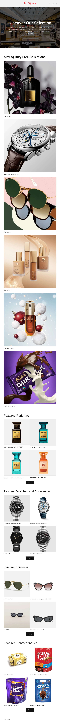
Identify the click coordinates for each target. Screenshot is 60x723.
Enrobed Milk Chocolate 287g (37, 705)
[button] (3, 3)
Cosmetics (7, 290)
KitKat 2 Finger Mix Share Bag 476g (38, 674)
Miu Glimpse (7, 629)
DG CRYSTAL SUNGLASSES (37, 629)
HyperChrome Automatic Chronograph (12, 523)
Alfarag (8, 719)
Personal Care (8, 348)
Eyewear (6, 232)
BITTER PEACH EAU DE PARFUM (38, 477)
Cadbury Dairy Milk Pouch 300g (11, 705)
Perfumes (7, 116)
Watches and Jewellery (11, 174)
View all (30, 482)
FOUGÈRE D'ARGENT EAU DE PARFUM (13, 447)
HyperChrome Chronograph (36, 553)
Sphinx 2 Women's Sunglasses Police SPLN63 (41, 599)
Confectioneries (8, 406)
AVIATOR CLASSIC (8, 599)
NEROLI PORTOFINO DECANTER (38, 447)
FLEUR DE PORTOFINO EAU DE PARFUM (14, 478)
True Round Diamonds (9, 553)
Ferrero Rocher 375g (8, 674)
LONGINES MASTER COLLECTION (38, 523)
